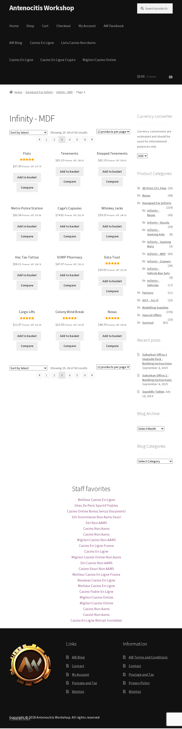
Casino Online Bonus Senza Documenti (96, 511)
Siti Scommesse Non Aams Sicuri (96, 517)
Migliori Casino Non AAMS (96, 540)
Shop (30, 26)
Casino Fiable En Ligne (96, 591)
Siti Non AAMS (96, 522)
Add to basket (27, 177)
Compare (27, 187)
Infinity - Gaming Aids (156, 232)
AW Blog (15, 42)
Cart (45, 26)
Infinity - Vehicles (153, 283)
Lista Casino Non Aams (78, 42)
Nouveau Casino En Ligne (96, 580)
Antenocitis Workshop (41, 7)
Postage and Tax (84, 683)
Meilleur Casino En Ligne (96, 499)
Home (14, 26)
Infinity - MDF (64, 92)
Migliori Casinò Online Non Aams (96, 557)
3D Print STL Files (154, 188)
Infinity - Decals (158, 223)
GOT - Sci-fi (150, 300)
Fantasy (147, 293)
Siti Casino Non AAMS (96, 563)
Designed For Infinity (39, 92)
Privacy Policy (139, 683)
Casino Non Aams (96, 528)
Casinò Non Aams (96, 614)
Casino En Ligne (42, 42)
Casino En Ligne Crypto (57, 59)
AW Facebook (114, 26)
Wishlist (78, 691)
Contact (78, 666)
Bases (146, 195)
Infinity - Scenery (159, 261)
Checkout (63, 26)
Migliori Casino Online (99, 59)
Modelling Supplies (155, 307)
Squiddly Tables (153, 392)
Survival (148, 323)
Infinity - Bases (153, 213)
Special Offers (152, 315)
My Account (87, 26)
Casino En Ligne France (96, 545)
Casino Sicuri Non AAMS (96, 568)
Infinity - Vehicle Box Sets (158, 271)
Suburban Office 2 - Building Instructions (157, 377)
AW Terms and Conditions (148, 657)
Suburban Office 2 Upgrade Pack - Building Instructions (157, 359)
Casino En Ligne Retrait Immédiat (96, 620)
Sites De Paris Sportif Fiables (96, 505)
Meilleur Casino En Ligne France (96, 574)
